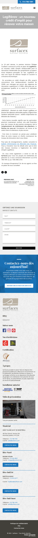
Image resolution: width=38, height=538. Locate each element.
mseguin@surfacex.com (15, 460)
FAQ (19, 526)
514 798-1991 (27, 2)
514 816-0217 (14, 478)
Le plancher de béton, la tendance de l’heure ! (11, 181)
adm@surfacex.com (14, 440)
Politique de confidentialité (19, 523)
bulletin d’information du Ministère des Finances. (19, 144)
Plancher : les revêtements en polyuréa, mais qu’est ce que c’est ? (26, 182)
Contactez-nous (19, 528)
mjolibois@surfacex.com (15, 481)
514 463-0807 (14, 458)
